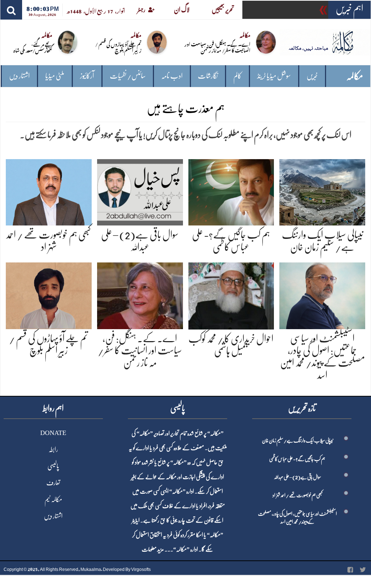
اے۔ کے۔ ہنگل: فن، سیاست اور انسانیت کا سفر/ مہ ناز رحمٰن (217, 47)
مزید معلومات (153, 549)
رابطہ (53, 449)
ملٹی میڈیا (54, 76)
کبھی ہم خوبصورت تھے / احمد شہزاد (297, 495)
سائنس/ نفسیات (128, 76)
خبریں (312, 76)
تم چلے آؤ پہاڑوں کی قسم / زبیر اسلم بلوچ (118, 47)
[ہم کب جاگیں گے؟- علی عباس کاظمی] (231, 190)
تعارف (53, 483)
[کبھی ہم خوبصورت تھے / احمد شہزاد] (49, 190)
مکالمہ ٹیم (53, 499)
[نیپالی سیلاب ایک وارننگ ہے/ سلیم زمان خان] (322, 190)
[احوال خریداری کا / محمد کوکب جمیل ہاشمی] (231, 294)
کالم (237, 76)
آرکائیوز (87, 76)
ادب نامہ (172, 76)
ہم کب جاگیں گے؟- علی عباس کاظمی (297, 459)
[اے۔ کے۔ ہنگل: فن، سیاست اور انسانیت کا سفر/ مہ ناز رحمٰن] (140, 294)
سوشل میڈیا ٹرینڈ (274, 76)
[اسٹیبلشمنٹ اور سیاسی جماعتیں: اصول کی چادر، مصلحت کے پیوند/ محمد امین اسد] (322, 294)
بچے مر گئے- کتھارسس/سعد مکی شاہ (32, 47)
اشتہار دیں (19, 76)
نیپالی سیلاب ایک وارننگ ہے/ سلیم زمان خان (297, 440)
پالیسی (53, 466)
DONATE (53, 433)
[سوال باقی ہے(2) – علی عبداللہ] (140, 190)
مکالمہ (354, 76)
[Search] (11, 10)
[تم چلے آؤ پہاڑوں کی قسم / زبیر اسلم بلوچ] (49, 294)
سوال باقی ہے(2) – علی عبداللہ (297, 477)
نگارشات (208, 76)
